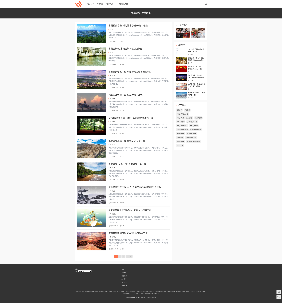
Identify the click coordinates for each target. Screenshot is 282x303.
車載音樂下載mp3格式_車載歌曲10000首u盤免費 (196, 60)
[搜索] (206, 4)
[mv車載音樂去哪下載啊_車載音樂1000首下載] (91, 125)
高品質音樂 (198, 118)
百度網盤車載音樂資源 (193, 141)
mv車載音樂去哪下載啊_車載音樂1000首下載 (131, 118)
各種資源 (109, 4)
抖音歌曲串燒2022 (182, 130)
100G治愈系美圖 (122, 4)
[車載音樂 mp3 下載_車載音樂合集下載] (91, 171)
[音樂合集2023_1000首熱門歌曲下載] (181, 95)
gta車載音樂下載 (192, 122)
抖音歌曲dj (180, 145)
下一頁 (129, 256)
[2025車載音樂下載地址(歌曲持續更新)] (181, 51)
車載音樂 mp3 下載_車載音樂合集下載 (127, 164)
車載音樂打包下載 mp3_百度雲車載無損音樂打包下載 (135, 187)
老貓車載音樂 (79, 4)
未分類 (123, 279)
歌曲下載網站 (181, 122)
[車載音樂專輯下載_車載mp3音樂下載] (91, 148)
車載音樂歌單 (181, 141)
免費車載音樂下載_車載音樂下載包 (126, 95)
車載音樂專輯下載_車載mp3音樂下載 (127, 141)
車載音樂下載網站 (182, 126)
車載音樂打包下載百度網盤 (184, 118)
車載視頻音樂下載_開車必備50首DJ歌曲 (128, 25)
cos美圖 (124, 273)
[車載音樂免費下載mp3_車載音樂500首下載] (181, 69)
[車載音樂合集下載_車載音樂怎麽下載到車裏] (91, 79)
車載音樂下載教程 (191, 138)
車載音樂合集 (194, 126)
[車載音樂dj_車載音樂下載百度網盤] (91, 56)
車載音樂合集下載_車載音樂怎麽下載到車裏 (130, 71)
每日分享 (90, 4)
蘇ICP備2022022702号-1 (138, 297)
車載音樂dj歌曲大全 (182, 114)
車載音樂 (187, 110)
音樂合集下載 (181, 134)
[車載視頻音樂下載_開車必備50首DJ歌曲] (91, 33)
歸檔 (76, 271)
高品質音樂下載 (191, 134)
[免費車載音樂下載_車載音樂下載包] (91, 102)
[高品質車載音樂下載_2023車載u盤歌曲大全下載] (181, 77)
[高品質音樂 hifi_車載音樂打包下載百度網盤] (181, 86)
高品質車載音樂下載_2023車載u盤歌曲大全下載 (196, 77)
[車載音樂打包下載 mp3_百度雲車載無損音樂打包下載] (91, 195)
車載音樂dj (180, 138)
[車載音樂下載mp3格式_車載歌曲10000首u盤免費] (181, 60)
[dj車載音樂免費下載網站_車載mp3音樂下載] (91, 218)
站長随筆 (100, 4)
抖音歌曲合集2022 (195, 130)
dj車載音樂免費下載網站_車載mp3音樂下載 (130, 210)
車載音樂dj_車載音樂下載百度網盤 (125, 48)
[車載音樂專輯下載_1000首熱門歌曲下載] (91, 241)
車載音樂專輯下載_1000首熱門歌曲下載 (128, 233)
